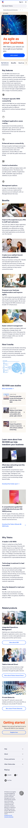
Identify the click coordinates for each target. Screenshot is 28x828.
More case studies (7, 388)
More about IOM (14, 642)
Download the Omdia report (10, 484)
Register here (14, 732)
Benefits (13, 63)
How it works (22, 63)
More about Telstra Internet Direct (14, 675)
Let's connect (14, 55)
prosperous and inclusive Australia (8, 816)
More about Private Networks (14, 708)
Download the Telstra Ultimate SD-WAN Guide (12, 525)
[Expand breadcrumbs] (20, 9)
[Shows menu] (26, 2)
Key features (5, 63)
